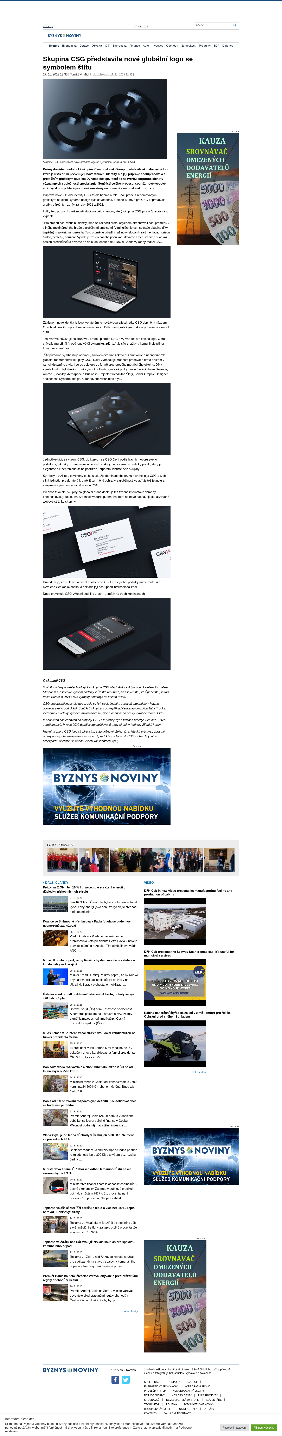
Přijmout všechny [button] (264, 1427)
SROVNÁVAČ (152, 1399)
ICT (107, 45)
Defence (227, 45)
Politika (171, 1404)
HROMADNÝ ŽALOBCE (157, 1409)
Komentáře (214, 1399)
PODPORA (174, 1382)
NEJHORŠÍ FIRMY (154, 1395)
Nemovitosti (188, 45)
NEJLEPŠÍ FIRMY (182, 1395)
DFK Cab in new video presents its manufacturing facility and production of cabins (188, 892)
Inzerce (192, 1382)
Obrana (97, 45)
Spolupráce (152, 1382)
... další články (128, 1311)
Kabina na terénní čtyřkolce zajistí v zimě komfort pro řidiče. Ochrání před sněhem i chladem (187, 1014)
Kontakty (48, 26)
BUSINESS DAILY (188, 1409)
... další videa (197, 1072)
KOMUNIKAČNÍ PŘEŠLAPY (188, 1390)
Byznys (54, 45)
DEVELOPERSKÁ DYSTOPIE (182, 1399)
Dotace (84, 45)
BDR (216, 45)
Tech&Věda (151, 1404)
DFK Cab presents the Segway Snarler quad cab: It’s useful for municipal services (189, 953)
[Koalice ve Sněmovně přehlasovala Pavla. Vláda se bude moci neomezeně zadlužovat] (55, 938)
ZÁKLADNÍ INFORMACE (177, 1413)
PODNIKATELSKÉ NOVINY (199, 1404)
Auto (146, 45)
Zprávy (209, 1409)
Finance (134, 45)
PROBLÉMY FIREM (155, 1390)
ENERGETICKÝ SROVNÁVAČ (161, 1386)
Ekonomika (69, 45)
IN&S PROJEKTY (208, 1395)
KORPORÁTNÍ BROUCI (198, 1386)
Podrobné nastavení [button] (234, 1427)
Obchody (172, 45)
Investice (157, 45)
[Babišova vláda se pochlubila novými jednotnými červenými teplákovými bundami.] (62, 860)
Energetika (120, 45)
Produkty (205, 45)
